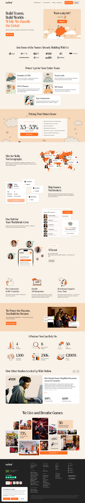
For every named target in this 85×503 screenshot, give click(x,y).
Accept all (7, 498)
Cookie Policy (5, 495)
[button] (74, 371)
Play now (62, 21)
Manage (22, 498)
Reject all (14, 498)
